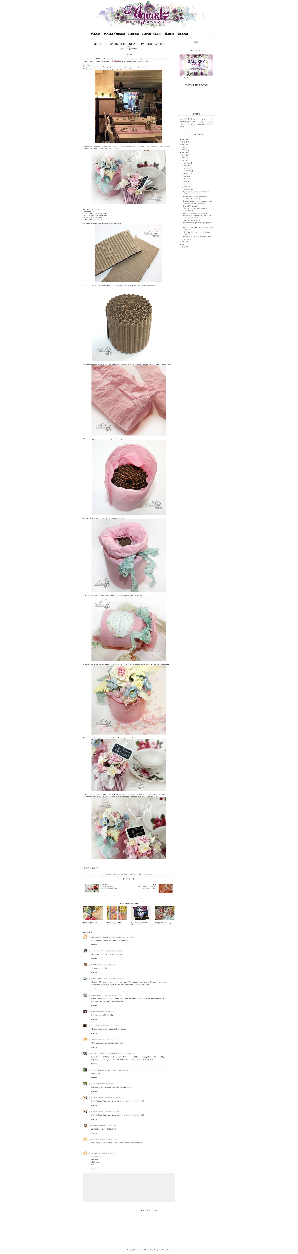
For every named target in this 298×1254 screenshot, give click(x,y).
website (94, 1159)
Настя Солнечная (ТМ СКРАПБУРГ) (105, 1053)
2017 (184, 155)
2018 (184, 152)
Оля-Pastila (116, 61)
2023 (184, 139)
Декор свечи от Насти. (191, 220)
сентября (187, 171)
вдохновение (187, 121)
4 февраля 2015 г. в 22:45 (113, 951)
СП (154, 874)
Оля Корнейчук (97, 995)
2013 (184, 244)
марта (186, 186)
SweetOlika (166, 1250)
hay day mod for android (134, 1143)
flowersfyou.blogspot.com (103, 937)
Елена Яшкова (97, 979)
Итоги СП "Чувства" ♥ (191, 206)
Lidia (93, 1084)
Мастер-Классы (151, 33)
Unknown (95, 1139)
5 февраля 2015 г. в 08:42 (109, 1026)
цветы (181, 126)
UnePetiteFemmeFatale (100, 1070)
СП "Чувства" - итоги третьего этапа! (197, 236)
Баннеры (182, 33)
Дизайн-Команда (114, 33)
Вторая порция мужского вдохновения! (197, 201)
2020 (184, 147)
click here (95, 1162)
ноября (187, 165)
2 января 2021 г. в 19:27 (106, 1153)
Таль (93, 1012)
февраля (187, 189)
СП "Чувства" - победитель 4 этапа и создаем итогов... (197, 216)
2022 (184, 142)
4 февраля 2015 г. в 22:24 (125, 937)
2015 (184, 160)
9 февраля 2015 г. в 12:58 (107, 1125)
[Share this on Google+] (130, 879)
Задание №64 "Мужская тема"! (194, 203)
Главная (95, 33)
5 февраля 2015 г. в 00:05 (113, 979)
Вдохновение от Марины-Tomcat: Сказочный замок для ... (195, 197)
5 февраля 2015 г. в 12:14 (128, 1053)
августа (187, 173)
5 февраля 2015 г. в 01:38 (114, 995)
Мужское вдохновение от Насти (195, 213)
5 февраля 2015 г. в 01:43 (105, 1012)
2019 (184, 150)
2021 (184, 144)
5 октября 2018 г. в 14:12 (109, 1139)
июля (186, 176)
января (187, 239)
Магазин (133, 33)
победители (207, 124)
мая (185, 181)
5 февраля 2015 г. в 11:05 (107, 1039)
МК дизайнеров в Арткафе (117, 874)
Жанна (94, 1039)
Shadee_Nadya (97, 1098)
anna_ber (95, 1026)
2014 (184, 242)
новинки (198, 124)
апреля (187, 184)
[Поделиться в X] (126, 879)
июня (186, 179)
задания (189, 124)
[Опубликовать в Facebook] (123, 879)
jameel (94, 1153)
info (92, 1165)
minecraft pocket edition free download (107, 1143)
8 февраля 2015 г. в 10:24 (113, 1098)
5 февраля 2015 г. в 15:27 (120, 1070)
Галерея (169, 33)
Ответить (94, 944)
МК (127, 54)
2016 (184, 158)
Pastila (94, 965)
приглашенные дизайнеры (141, 874)
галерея (202, 121)
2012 (184, 247)
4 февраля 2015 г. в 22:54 (107, 965)
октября (187, 168)
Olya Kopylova (97, 951)
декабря (187, 163)
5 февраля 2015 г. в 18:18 (105, 1084)
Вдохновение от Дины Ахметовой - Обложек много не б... (196, 193)
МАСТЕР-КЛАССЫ (187, 119)
